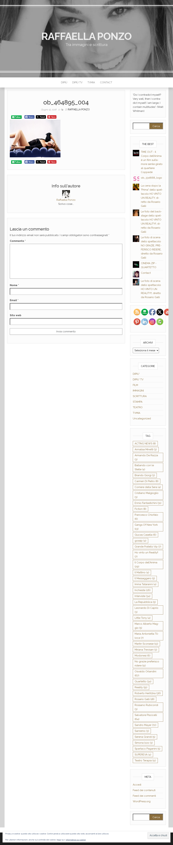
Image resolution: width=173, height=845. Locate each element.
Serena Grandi (145, 736)
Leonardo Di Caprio (146, 610)
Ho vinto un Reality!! (146, 554)
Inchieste (143, 590)
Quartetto (143, 681)
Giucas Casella (145, 534)
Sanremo (142, 730)
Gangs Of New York (146, 526)
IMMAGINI (138, 390)
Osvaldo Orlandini (145, 673)
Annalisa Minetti (146, 449)
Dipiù (64, 82)
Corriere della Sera (148, 487)
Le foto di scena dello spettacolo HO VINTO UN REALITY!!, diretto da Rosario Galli (151, 289)
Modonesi (142, 655)
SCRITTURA (140, 396)
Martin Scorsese (146, 643)
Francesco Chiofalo (146, 516)
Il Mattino (142, 572)
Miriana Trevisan (146, 649)
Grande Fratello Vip (148, 546)
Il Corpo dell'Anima (146, 564)
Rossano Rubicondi (146, 707)
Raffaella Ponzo (86, 36)
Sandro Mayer (145, 725)
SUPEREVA (143, 754)
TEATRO (138, 407)
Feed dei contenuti (144, 790)
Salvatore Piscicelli (146, 717)
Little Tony (143, 617)
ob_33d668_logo (151, 177)
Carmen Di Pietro (146, 481)
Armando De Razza (146, 457)
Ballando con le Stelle (144, 467)
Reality (141, 687)
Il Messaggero (145, 578)
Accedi (137, 784)
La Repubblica (145, 602)
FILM (135, 385)
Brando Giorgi (145, 475)
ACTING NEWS (145, 443)
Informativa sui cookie (76, 840)
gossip (140, 540)
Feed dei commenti (144, 795)
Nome (14, 285)
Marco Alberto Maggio (147, 625)
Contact (106, 82)
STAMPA (137, 401)
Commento (18, 240)
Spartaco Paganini (147, 748)
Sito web (15, 315)
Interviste (142, 596)
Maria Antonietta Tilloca (147, 635)
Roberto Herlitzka (148, 693)
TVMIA (91, 82)
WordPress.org (142, 801)
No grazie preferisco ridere (147, 663)
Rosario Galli (144, 699)
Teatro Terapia (145, 760)
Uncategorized (142, 418)
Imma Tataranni (145, 584)
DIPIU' (136, 373)
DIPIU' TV (138, 379)
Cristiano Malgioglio (146, 495)
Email (14, 300)
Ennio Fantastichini (148, 503)
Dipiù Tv (77, 82)
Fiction (140, 508)
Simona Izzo (144, 742)
